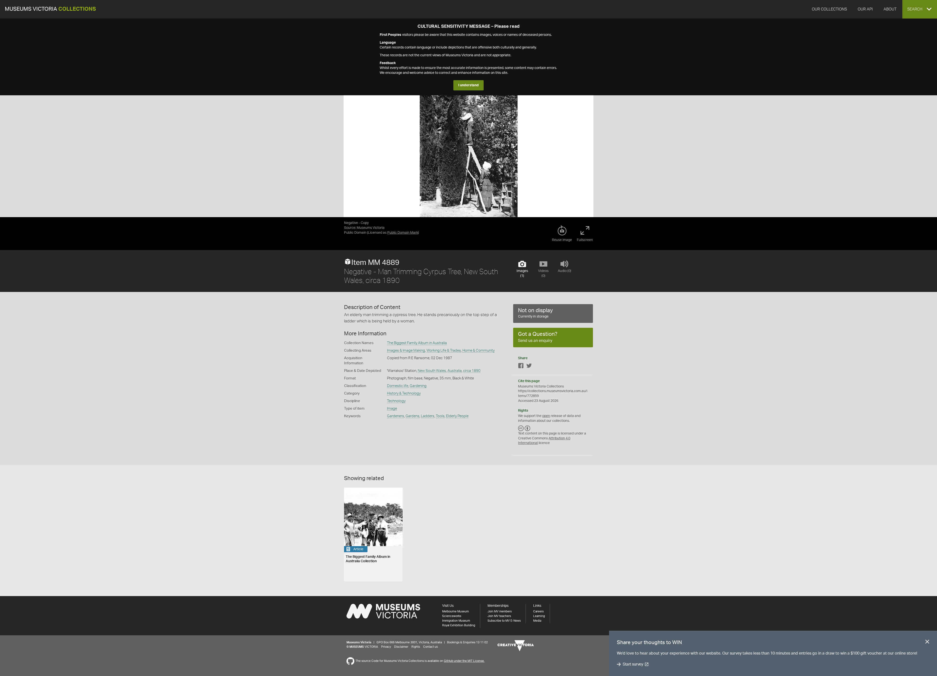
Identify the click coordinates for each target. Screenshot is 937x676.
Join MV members (500, 611)
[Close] (927, 642)
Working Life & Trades (444, 350)
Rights (415, 646)
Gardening (418, 386)
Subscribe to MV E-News (504, 620)
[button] (919, 9)
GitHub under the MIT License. (464, 660)
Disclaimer (401, 646)
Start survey (633, 664)
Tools (440, 416)
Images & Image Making (406, 350)
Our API (865, 9)
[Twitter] (529, 366)
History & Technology (404, 393)
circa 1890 (471, 371)
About (890, 9)
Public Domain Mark (402, 232)
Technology (396, 401)
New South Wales (432, 371)
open (546, 416)
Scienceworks (451, 616)
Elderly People (457, 416)
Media (537, 620)
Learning (539, 616)
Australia (455, 371)
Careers (538, 611)
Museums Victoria (50, 9)
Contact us (430, 646)
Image (392, 408)
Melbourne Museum (455, 611)
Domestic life (397, 386)
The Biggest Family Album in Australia (417, 343)
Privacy (386, 646)
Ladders (427, 416)
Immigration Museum (456, 620)
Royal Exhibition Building (458, 625)
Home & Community (478, 350)
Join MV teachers (499, 616)
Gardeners (395, 416)
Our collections (829, 9)
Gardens (412, 416)
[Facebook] (521, 366)
